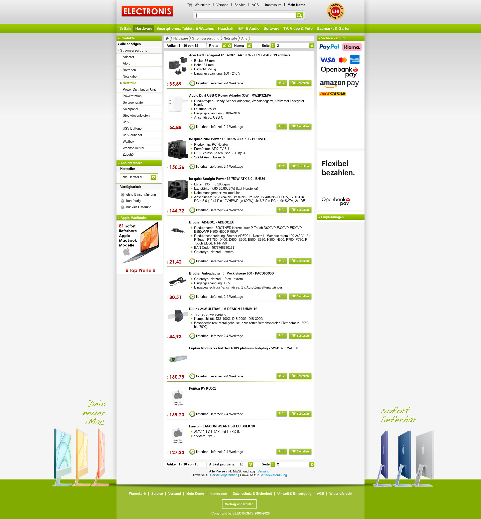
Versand (222, 5)
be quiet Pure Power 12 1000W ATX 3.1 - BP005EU (227, 139)
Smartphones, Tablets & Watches (185, 28)
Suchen (300, 15)
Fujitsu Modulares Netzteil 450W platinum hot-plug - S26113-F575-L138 (243, 348)
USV (126, 122)
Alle (244, 38)
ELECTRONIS (147, 12)
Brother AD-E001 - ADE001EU (211, 222)
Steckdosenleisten (136, 115)
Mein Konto (195, 493)
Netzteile (129, 83)
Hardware (143, 28)
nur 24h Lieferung (138, 207)
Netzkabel (130, 76)
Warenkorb (202, 5)
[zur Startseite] (168, 38)
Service (240, 5)
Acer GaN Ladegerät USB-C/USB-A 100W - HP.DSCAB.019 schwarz (240, 55)
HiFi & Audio (248, 28)
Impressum (273, 5)
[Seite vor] (311, 45)
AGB (255, 5)
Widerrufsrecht (340, 493)
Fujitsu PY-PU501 (202, 388)
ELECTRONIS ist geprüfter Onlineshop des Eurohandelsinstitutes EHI (335, 11)
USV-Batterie (132, 128)
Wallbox (128, 141)
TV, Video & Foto (298, 28)
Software (271, 28)
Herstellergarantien (223, 475)
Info (281, 82)
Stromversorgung (134, 50)
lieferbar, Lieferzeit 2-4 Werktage (219, 83)
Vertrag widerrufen (239, 504)
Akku (126, 63)
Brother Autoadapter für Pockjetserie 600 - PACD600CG (231, 273)
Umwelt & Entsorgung (294, 493)
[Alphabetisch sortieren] (249, 45)
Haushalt (225, 28)
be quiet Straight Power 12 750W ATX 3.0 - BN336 (227, 179)
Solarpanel (130, 109)
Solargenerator (133, 102)
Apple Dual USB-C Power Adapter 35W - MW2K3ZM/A (230, 95)
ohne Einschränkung (141, 194)
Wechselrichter (133, 148)
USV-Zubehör (132, 135)
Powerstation (132, 96)
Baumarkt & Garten (333, 28)
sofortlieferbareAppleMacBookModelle (137, 248)
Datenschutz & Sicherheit (252, 493)
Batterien (129, 70)
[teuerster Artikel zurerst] (229, 45)
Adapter (128, 57)
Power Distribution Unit (139, 89)
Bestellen (302, 82)
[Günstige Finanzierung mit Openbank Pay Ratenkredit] (341, 181)
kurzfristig (133, 201)
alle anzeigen (130, 44)
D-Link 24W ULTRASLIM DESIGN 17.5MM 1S (223, 309)
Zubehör (129, 154)
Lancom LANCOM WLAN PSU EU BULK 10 (222, 426)
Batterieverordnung (273, 475)
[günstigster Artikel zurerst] (224, 45)
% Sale (125, 28)
